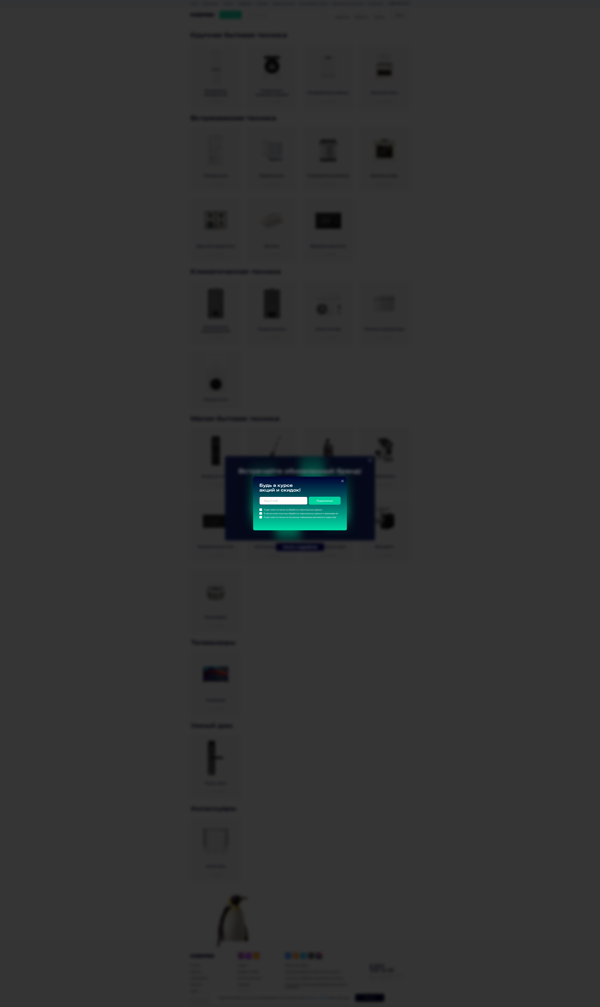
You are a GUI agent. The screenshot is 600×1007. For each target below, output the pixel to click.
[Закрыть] (342, 481)
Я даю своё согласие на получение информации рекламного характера (300, 517)
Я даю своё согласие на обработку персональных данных (293, 509)
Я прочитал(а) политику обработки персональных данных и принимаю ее (301, 513)
